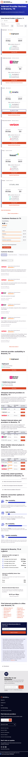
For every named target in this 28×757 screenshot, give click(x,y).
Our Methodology (4, 707)
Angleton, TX (19, 611)
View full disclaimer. (6, 210)
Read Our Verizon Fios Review (14, 145)
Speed (3, 230)
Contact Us (3, 702)
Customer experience (6, 240)
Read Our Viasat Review (14, 175)
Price (3, 236)
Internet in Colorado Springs (6, 736)
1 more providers (13, 213)
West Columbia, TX (7, 615)
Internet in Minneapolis (5, 732)
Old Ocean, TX (20, 617)
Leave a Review (6, 247)
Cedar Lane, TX (20, 612)
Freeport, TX (19, 614)
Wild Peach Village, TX (8, 608)
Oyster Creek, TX (20, 615)
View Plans (13, 52)
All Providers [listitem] (4, 254)
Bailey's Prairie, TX (7, 614)
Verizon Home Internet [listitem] (12, 254)
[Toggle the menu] (26, 2)
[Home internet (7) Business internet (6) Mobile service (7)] (7, 26)
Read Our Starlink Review (14, 205)
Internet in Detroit (4, 734)
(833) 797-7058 (15, 110)
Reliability (4, 233)
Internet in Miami (4, 730)
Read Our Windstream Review (14, 115)
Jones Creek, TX (7, 611)
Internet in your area (4, 728)
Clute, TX (5, 617)
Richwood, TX (20, 608)
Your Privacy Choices (5, 754)
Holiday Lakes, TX (21, 609)
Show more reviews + (14, 346)
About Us (13, 660)
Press (2, 705)
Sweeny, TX (6, 612)
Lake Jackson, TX (7, 609)
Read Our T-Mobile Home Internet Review (14, 82)
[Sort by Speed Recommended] (22, 26)
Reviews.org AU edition (7, 710)
